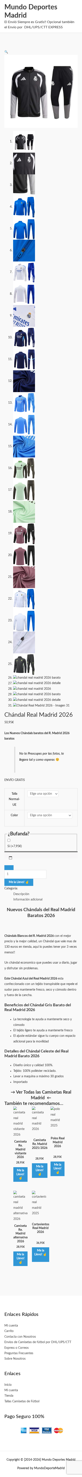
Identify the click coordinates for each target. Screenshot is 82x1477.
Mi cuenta (11, 1325)
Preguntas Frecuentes (18, 1353)
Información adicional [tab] (27, 899)
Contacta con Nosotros (20, 1336)
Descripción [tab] (21, 894)
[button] (6, 52)
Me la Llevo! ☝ (19, 882)
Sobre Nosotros (15, 1358)
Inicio (8, 1384)
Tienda (8, 1395)
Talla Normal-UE (14, 799)
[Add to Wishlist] (9, 867)
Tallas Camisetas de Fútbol (21, 1401)
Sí (14, 846)
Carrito (9, 1331)
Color (14, 815)
